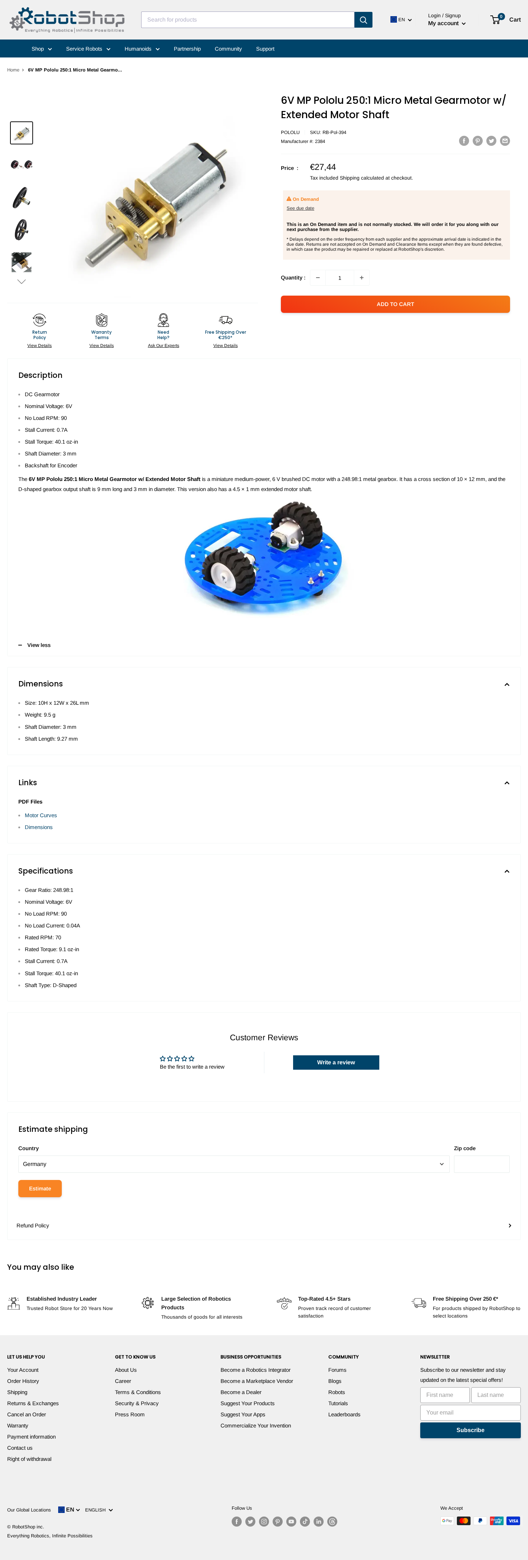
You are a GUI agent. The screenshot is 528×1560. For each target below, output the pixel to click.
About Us (126, 1370)
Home (13, 70)
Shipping (17, 1392)
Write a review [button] (336, 1062)
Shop (38, 49)
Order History (23, 1381)
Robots (336, 1392)
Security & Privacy (137, 1403)
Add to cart (395, 304)
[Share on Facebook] (464, 140)
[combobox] (248, 19)
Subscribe (471, 1430)
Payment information (31, 1437)
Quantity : (293, 277)
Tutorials (338, 1403)
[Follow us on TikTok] (305, 1522)
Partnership (187, 49)
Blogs (335, 1381)
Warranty (17, 1425)
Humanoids (139, 49)
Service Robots (85, 49)
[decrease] (317, 277)
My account (444, 23)
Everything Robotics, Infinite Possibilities (50, 1535)
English (96, 1510)
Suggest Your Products (248, 1403)
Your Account (22, 1370)
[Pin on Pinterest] (478, 140)
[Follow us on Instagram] (264, 1522)
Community (228, 49)
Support (265, 49)
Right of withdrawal (29, 1459)
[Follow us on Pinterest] (278, 1522)
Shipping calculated (362, 178)
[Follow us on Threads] (332, 1522)
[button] (21, 281)
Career (123, 1381)
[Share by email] (505, 140)
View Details (39, 345)
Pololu (290, 132)
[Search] (363, 20)
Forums (337, 1370)
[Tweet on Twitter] (491, 140)
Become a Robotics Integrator (256, 1370)
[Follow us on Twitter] (250, 1522)
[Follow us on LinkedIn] (319, 1522)
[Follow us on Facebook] (237, 1522)
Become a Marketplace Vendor (257, 1381)
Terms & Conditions (138, 1392)
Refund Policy (33, 1225)
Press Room (130, 1414)
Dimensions (39, 827)
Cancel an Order (26, 1414)
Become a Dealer (241, 1392)
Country (28, 1148)
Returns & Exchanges (33, 1403)
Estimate (40, 1188)
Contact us (20, 1448)
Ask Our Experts (163, 345)
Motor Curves (41, 815)
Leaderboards (344, 1414)
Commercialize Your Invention (256, 1425)
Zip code (465, 1148)
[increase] (361, 277)
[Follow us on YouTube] (291, 1522)
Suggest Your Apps (243, 1414)
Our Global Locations (29, 1510)
